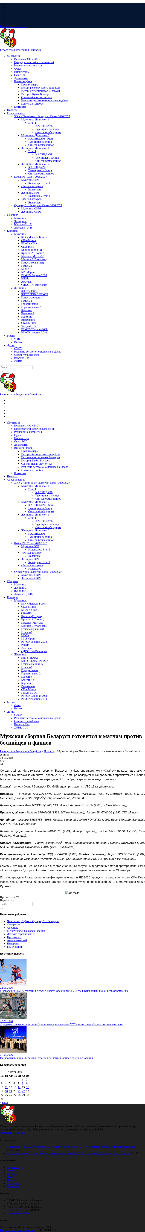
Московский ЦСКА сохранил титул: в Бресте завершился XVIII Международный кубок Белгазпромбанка (71, 1146)
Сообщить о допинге (12, 1132)
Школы (11, 1179)
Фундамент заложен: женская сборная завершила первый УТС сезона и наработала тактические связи (68, 1153)
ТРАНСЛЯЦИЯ (13, 26)
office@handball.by (18, 1213)
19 (10, 1091)
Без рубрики (14, 946)
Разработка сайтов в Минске (17, 1230)
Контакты (13, 1186)
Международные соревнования (26, 930)
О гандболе (14, 1183)
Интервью (13, 943)
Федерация (13, 924)
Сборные (12, 927)
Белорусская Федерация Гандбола (20, 49)
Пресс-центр (14, 937)
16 (27, 1087)
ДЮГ (10, 1176)
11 (6, 1087)
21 (19, 1091)
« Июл (4, 1102)
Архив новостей (17, 940)
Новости (12, 1173)
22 (23, 1091)
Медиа (11, 1170)
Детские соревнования (20, 933)
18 (6, 1091)
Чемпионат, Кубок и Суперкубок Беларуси (33, 921)
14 (19, 1087)
